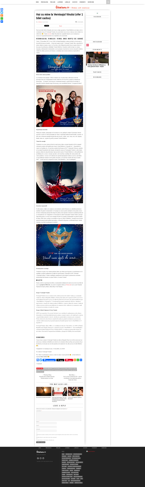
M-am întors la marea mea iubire (43, 397)
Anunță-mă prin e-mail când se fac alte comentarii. (46, 437)
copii (82, 478)
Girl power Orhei (74, 472)
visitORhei (73, 478)
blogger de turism (74, 464)
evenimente (78, 468)
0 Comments (80, 22)
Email (37, 425)
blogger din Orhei (70, 462)
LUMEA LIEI (67, 2)
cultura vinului (57, 368)
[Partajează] (1, 21)
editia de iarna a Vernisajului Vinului (68, 368)
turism (63, 474)
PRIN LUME (52, 2)
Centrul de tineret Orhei (67, 476)
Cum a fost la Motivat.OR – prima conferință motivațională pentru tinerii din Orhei (72, 378)
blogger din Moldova (66, 458)
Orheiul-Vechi (65, 460)
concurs (64, 468)
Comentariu (39, 410)
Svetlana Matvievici (76, 458)
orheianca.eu (76, 470)
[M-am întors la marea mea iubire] (43, 395)
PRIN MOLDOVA (44, 2)
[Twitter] (1, 12)
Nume (37, 421)
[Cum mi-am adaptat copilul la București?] (75, 395)
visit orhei (64, 466)
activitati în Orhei (66, 478)
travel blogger (65, 470)
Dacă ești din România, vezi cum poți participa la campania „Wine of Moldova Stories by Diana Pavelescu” (59, 399)
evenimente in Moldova (41, 370)
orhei (63, 454)
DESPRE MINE (91, 2)
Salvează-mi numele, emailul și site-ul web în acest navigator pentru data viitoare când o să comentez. (57, 434)
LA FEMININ (60, 2)
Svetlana (40, 22)
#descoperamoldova (78, 476)
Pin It (60, 26)
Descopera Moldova (77, 454)
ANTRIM (71, 470)
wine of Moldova (40, 372)
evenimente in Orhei (66, 472)
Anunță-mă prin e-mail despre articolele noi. (45, 440)
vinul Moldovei (73, 370)
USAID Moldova (58, 370)
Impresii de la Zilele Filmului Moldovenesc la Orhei (46, 377)
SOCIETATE (74, 2)
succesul (49, 34)
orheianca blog (50, 370)
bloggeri (64, 462)
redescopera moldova (75, 480)
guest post (64, 480)
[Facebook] (1, 9)
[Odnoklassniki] (1, 15)
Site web (38, 429)
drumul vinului (65, 482)
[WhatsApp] (1, 18)
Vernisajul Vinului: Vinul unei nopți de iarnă (59, 39)
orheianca (64, 456)
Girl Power (76, 474)
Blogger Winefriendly (48, 368)
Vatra (78, 478)
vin (69, 480)
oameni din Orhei (65, 464)
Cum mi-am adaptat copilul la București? (74, 398)
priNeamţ (71, 482)
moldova (69, 456)
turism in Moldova (71, 468)
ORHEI (37, 2)
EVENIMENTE (82, 2)
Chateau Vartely (79, 462)
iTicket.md (68, 284)
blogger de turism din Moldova (74, 466)
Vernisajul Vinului (65, 370)
